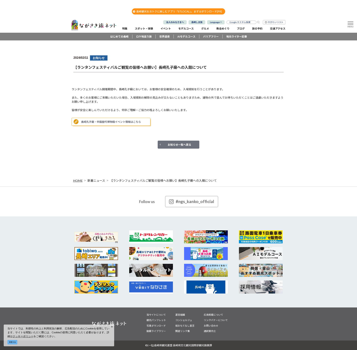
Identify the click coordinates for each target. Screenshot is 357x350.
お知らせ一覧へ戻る (179, 144)
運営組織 (180, 314)
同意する (12, 342)
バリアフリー (211, 36)
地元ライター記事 (236, 36)
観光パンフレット (156, 320)
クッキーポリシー (23, 336)
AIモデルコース (186, 36)
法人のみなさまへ (175, 22)
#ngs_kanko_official (195, 201)
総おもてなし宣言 (184, 325)
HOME (78, 180)
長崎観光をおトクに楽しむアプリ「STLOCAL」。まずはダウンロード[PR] (179, 11)
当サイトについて (156, 314)
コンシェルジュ (183, 320)
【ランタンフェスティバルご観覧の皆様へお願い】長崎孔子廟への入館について (163, 180)
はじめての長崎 (119, 36)
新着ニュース (96, 180)
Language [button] (215, 22)
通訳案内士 (210, 331)
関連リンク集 (182, 331)
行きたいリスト (275, 22)
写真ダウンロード (156, 325)
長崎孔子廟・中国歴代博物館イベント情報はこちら (111, 121)
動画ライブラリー (156, 331)
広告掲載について (213, 314)
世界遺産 (164, 36)
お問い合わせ (211, 325)
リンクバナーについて (216, 320)
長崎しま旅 (196, 22)
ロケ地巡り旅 (144, 36)
